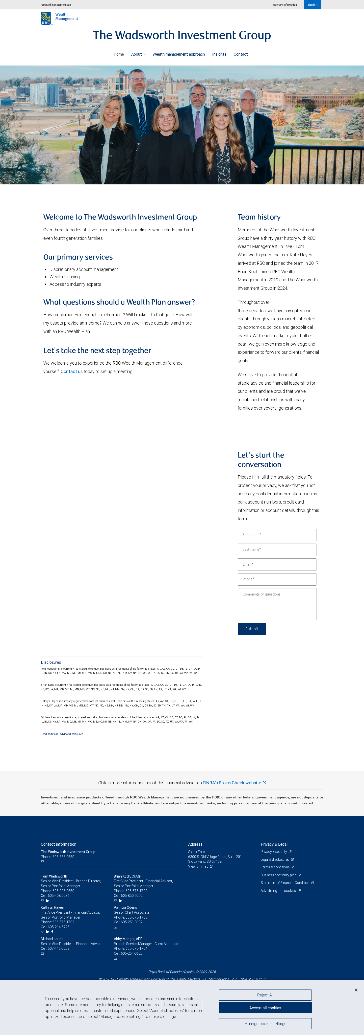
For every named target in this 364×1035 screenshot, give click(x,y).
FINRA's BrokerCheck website (232, 783)
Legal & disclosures (275, 859)
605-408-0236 (59, 895)
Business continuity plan (279, 875)
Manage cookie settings (265, 1023)
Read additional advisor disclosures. (62, 734)
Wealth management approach (179, 54)
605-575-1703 (136, 917)
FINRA (242, 979)
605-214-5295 (59, 927)
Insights (219, 54)
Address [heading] (195, 844)
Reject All (265, 994)
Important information (284, 4)
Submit (251, 629)
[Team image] (182, 125)
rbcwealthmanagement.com (56, 4)
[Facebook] (52, 931)
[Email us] (43, 861)
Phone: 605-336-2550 (57, 857)
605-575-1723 (136, 891)
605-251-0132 (132, 922)
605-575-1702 (63, 922)
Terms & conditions (275, 867)
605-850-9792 (132, 895)
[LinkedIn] (48, 900)
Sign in (312, 4)
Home (119, 54)
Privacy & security (274, 851)
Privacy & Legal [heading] (274, 844)
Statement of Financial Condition (285, 883)
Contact (241, 54)
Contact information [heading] (58, 844)
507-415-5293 (59, 948)
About (137, 54)
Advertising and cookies (279, 890)
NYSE (226, 979)
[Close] (356, 990)
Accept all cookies (265, 1007)
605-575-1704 (136, 948)
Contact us (72, 371)
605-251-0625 (132, 953)
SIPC (257, 979)
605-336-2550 (63, 891)
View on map (198, 866)
